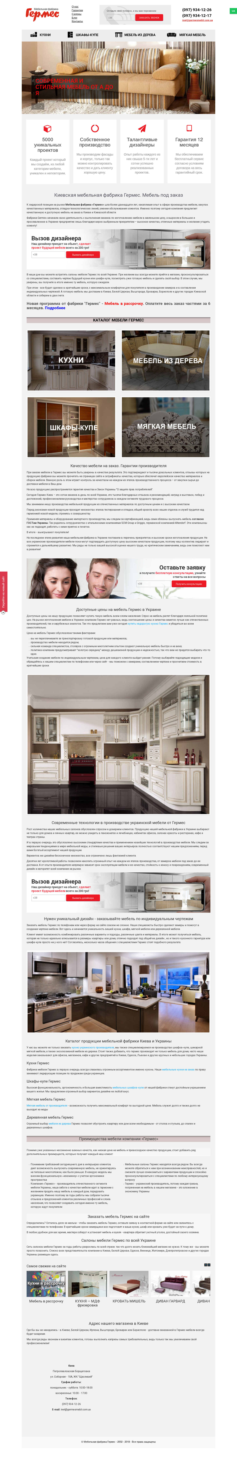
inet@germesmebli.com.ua (197, 20)
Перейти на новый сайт (3, 592)
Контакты (77, 21)
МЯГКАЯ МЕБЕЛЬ (192, 35)
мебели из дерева (60, 1123)
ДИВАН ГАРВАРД (170, 1301)
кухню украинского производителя (93, 1047)
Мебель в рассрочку (46, 1301)
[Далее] (208, 1264)
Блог (74, 17)
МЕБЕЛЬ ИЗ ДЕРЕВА (139, 35)
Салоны (76, 14)
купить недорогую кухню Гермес (148, 623)
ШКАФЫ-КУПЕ (87, 35)
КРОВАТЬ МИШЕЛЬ (129, 1301)
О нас (75, 6)
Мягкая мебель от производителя (47, 1105)
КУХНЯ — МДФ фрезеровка (87, 1303)
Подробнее (55, 308)
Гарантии (77, 10)
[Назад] (205, 1264)
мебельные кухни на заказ (178, 1069)
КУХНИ (45, 35)
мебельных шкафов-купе (128, 1087)
